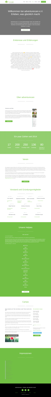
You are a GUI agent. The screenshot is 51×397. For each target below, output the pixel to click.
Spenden (35, 392)
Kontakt (30, 392)
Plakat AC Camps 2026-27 (37, 330)
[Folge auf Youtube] (25, 390)
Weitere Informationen (37, 332)
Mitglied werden (26, 181)
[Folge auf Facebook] (22, 390)
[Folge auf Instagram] (28, 390)
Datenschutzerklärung (23, 392)
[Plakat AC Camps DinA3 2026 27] (37, 324)
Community (43, 1)
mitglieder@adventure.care (9, 178)
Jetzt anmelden (37, 335)
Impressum (16, 392)
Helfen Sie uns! (9, 121)
